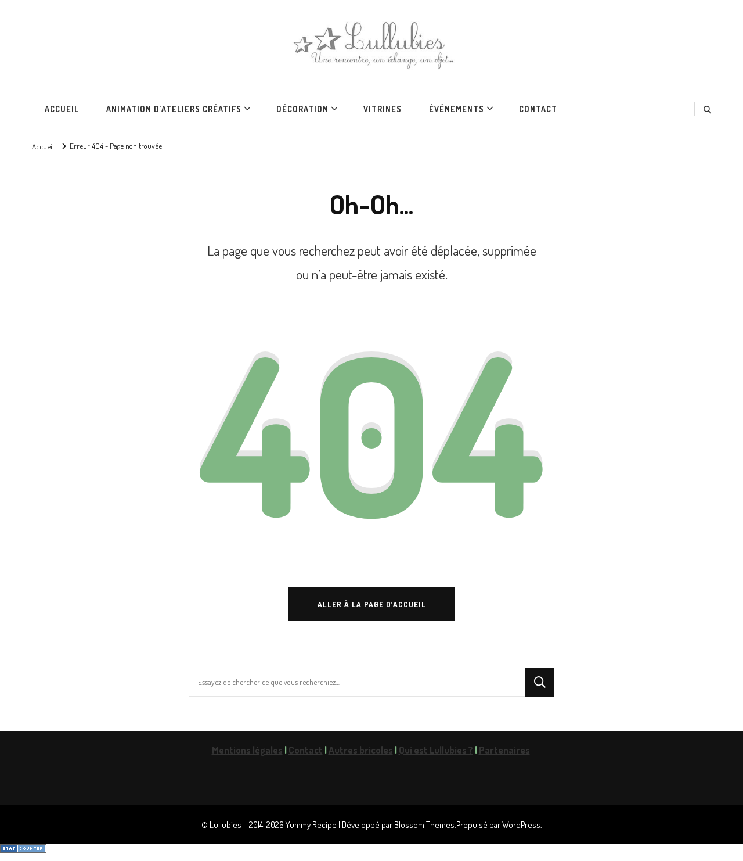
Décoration (302, 109)
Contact (538, 109)
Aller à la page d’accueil (372, 604)
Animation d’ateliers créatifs (173, 109)
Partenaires (504, 750)
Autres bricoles (361, 750)
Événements (456, 109)
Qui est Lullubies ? (436, 750)
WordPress (521, 824)
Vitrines (382, 109)
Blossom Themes (424, 824)
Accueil (62, 109)
